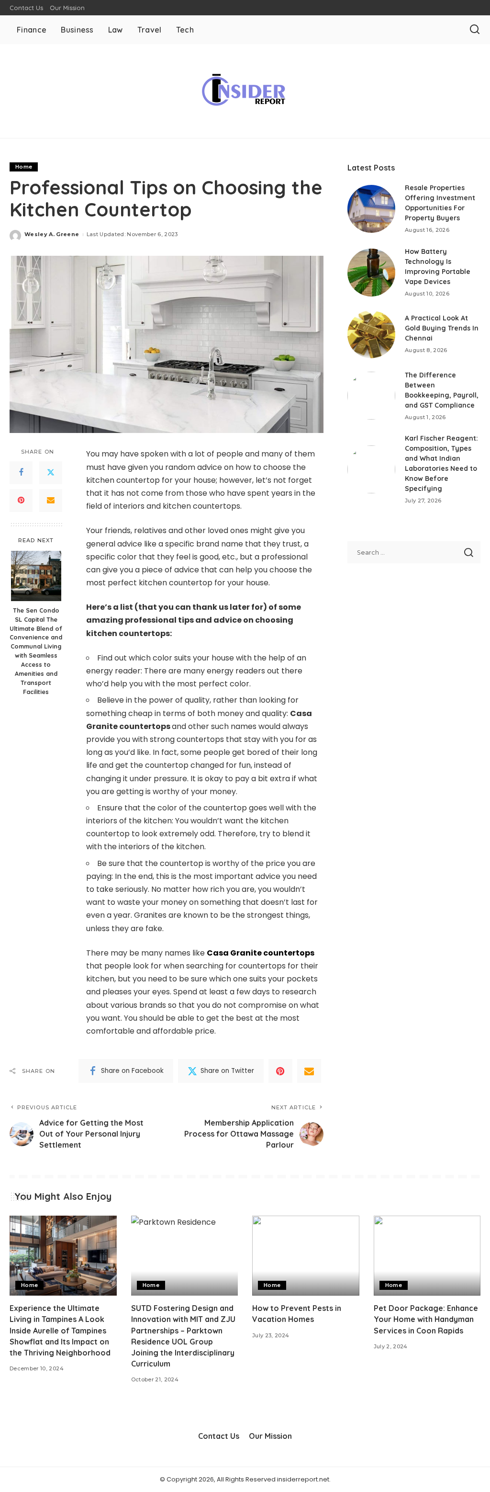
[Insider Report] (245, 91)
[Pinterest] (21, 500)
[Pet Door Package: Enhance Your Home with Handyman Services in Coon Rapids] (427, 1256)
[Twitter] (50, 472)
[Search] (474, 29)
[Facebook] (21, 472)
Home (23, 166)
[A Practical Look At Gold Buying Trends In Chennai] (371, 334)
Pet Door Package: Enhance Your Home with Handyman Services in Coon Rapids (426, 1319)
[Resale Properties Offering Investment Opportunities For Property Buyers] (371, 209)
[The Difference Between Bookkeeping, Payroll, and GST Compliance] (371, 396)
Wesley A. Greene (51, 234)
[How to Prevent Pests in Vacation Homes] (305, 1256)
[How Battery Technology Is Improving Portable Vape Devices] (371, 272)
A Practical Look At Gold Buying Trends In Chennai (442, 328)
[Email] (50, 500)
